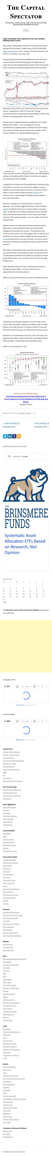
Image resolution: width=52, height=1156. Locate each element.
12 (17, 591)
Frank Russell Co (9, 994)
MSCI (5, 976)
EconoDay (6, 1134)
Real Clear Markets (10, 816)
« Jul (4, 602)
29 (37, 597)
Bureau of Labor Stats (11, 755)
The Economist (8, 839)
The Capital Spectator (26, 11)
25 (10, 597)
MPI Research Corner (10, 895)
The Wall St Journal (10, 851)
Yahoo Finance (8, 950)
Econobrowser (8, 874)
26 (17, 597)
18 (10, 594)
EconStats (6, 968)
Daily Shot (6, 871)
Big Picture (7, 868)
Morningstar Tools (9, 1043)
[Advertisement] (26, 646)
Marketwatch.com (9, 845)
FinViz (5, 1038)
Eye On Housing (9, 883)
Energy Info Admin (9, 763)
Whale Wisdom (8, 1014)
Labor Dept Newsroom (11, 769)
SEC (4, 775)
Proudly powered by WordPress (14, 1152)
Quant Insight (8, 1102)
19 (17, 594)
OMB (4, 772)
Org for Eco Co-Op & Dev (12, 796)
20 (23, 594)
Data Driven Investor (10, 1076)
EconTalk (6, 921)
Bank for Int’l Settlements (12, 790)
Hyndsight (6, 1090)
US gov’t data (7, 1020)
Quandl (5, 991)
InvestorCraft (8, 1041)
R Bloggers (7, 1113)
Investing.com (8, 947)
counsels (6, 239)
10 (4, 591)
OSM (4, 1093)
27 (23, 597)
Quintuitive (7, 1111)
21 (30, 594)
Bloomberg (7, 833)
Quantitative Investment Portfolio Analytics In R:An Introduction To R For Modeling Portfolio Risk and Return (26, 399)
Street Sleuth (7, 822)
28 (30, 597)
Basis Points (7, 866)
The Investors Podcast (11, 924)
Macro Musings (8, 927)
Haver (5, 886)
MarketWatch (8, 1137)
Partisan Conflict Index (11, 988)
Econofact (6, 877)
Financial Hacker (9, 1084)
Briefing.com (7, 1131)
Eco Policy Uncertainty (11, 965)
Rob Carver (7, 1070)
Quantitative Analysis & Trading (14, 1099)
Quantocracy (8, 1105)
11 (10, 591)
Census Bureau (8, 758)
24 (4, 597)
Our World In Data (9, 985)
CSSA (5, 1073)
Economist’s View (9, 880)
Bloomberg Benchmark (11, 912)
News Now (7, 813)
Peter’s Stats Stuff (9, 1096)
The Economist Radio (10, 918)
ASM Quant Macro (9, 1067)
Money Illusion (8, 892)
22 (37, 594)
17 (4, 594)
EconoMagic (7, 962)
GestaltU (6, 1087)
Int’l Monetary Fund (10, 793)
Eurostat (6, 971)
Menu (26, 30)
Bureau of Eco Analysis (11, 752)
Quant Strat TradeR (10, 1108)
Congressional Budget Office (13, 761)
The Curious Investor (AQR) (12, 915)
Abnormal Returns (9, 807)
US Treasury (7, 778)
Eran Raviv (7, 1081)
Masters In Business (10, 933)
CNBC (5, 836)
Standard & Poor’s (9, 1006)
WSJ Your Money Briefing (12, 936)
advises (36, 192)
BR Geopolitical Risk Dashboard (14, 959)
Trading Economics (10, 1011)
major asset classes (10, 51)
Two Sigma (7, 1122)
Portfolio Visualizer (10, 1046)
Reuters (6, 848)
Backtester (7, 1029)
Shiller (5, 997)
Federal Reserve (9, 766)
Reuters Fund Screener (11, 1049)
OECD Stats (7, 982)
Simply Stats (7, 1116)
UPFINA (5, 901)
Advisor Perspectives (10, 863)
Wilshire (6, 1017)
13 (23, 591)
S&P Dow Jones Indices (11, 1003)
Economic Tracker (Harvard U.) (14, 1078)
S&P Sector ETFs (9, 1000)
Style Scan (7, 1052)
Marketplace (7, 930)
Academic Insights (9, 860)
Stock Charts (7, 1008)
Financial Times (8, 842)
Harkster (6, 810)
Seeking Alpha (8, 819)
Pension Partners (9, 898)
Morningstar (7, 979)
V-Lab (5, 1058)
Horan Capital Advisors (11, 889)
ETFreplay (6, 1035)
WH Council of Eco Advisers (13, 781)
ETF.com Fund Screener (11, 1032)
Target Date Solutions (11, 1055)
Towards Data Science (11, 1119)
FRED (5, 973)
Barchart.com (8, 944)
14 (30, 591)
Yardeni (6, 903)
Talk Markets (7, 825)
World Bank (7, 798)
